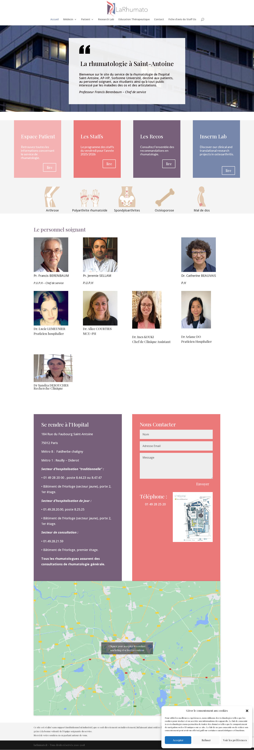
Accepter (178, 740)
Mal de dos (202, 210)
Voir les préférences (235, 740)
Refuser (206, 740)
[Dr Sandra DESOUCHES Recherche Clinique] (53, 381)
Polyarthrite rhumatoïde (89, 210)
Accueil (54, 19)
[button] (247, 711)
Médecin (68, 19)
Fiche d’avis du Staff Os (182, 19)
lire (49, 167)
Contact (159, 19)
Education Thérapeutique (134, 19)
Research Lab (106, 19)
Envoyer (202, 484)
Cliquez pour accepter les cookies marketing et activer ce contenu (127, 648)
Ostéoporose (164, 210)
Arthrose (52, 210)
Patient (85, 19)
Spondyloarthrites (127, 210)
